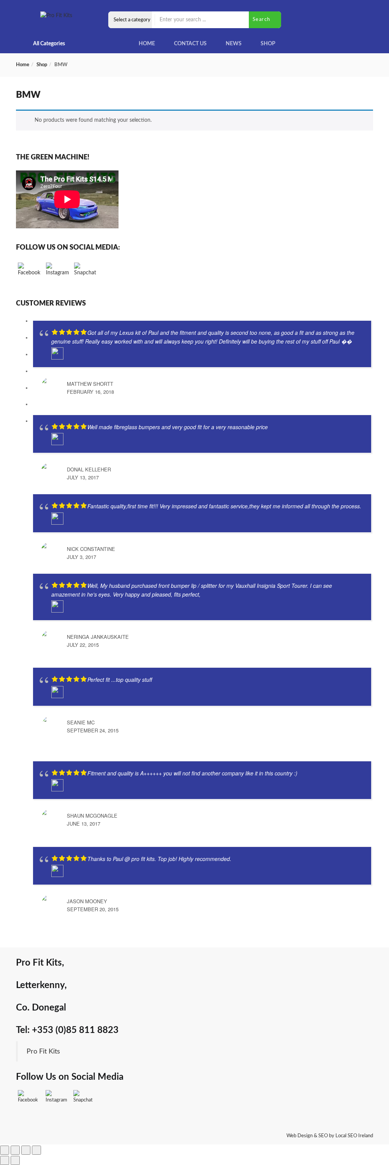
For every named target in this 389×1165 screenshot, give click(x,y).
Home (147, 43)
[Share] (25, 1150)
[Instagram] (57, 274)
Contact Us (190, 43)
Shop (268, 43)
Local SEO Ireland (354, 1135)
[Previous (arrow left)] (4, 1160)
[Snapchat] (85, 274)
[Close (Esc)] (36, 1150)
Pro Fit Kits (43, 1051)
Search (262, 19)
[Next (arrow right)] (15, 1160)
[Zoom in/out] (4, 1150)
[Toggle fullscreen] (15, 1150)
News (234, 43)
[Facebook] (29, 274)
